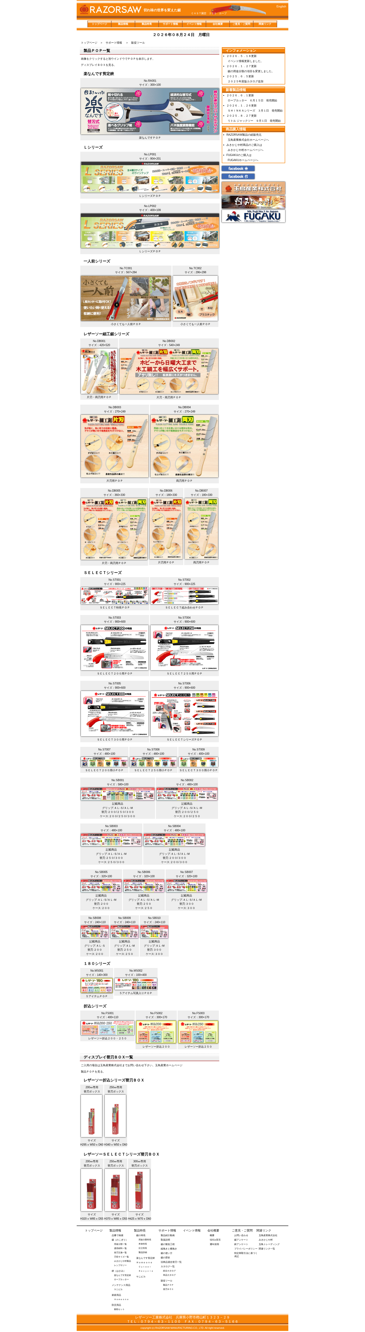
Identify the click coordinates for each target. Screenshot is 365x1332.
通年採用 (214, 1244)
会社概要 (218, 23)
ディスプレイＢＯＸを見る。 (99, 64)
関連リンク (265, 23)
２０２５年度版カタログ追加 (245, 81)
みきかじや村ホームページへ (245, 150)
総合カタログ (169, 1271)
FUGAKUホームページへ (243, 160)
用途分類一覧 (120, 1244)
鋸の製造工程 (168, 1244)
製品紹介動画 (168, 1235)
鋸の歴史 (165, 1257)
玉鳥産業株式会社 (268, 1235)
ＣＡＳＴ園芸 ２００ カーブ (209, 13)
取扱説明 (165, 1239)
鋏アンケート (241, 1244)
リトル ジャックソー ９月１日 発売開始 (254, 120)
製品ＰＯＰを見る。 (93, 1071)
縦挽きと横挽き (169, 1248)
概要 (212, 1235)
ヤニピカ (118, 1289)
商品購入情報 (236, 129)
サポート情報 (170, 23)
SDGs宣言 (215, 1239)
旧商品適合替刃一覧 (171, 1262)
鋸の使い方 (166, 1253)
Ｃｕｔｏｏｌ (145, 1267)
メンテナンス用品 (121, 1285)
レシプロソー (120, 1265)
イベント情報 (194, 23)
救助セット (119, 1309)
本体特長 (143, 1244)
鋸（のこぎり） (120, 1239)
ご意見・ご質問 (241, 23)
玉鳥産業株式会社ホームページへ (248, 139)
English (281, 6)
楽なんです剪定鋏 (122, 1275)
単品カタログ (169, 1275)
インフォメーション (241, 50)
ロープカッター (121, 1279)
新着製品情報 (236, 90)
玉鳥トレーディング (269, 1244)
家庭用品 (116, 1295)
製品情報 (123, 23)
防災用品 (116, 1305)
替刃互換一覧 (120, 1252)
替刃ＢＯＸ (168, 1289)
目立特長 (143, 1248)
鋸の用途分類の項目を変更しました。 (251, 71)
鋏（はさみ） (119, 1271)
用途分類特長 (145, 1239)
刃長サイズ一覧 (121, 1257)
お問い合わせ (241, 1235)
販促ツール (166, 1280)
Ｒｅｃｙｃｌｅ (146, 1271)
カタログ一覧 (168, 1266)
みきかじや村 (266, 1239)
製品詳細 (143, 1252)
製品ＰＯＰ (168, 1285)
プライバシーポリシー (245, 1248)
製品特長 (147, 23)
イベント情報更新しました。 (245, 61)
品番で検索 (117, 1235)
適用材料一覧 (120, 1248)
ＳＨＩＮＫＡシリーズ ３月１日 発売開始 (255, 110)
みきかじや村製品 (122, 1261)
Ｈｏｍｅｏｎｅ (121, 1299)
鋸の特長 (141, 1235)
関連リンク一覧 (267, 1248)
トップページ (99, 23)
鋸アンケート (241, 1239)
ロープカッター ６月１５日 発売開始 (252, 100)
